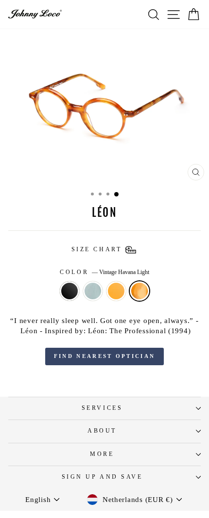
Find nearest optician (104, 356)
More (102, 454)
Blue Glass (93, 291)
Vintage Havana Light (139, 291)
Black (69, 291)
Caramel (116, 291)
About (102, 431)
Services (102, 408)
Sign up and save (102, 477)
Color (104, 272)
